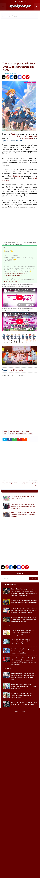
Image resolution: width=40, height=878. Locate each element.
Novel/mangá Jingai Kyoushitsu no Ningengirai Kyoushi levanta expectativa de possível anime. (24, 686)
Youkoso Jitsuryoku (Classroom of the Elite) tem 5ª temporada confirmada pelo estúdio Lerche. (23, 506)
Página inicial (6, 15)
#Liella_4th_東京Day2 (21, 273)
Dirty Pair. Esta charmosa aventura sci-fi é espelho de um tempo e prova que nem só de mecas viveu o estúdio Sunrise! (23, 610)
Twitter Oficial (12, 370)
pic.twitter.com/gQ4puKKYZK (13, 275)
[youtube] (25, 1)
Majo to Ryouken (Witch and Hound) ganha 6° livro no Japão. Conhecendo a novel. (24, 703)
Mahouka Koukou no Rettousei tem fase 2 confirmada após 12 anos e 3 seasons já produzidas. (23, 514)
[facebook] (22, 1)
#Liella (12, 273)
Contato (23, 711)
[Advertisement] (20, 41)
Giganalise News (14, 431)
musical (6, 433)
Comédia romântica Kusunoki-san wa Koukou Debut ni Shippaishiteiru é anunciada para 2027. (22, 633)
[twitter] (16, 1)
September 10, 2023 (10, 281)
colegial (12, 15)
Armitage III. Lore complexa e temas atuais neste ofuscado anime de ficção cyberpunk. (24, 601)
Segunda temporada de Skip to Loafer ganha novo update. (22, 498)
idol (22, 431)
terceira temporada (21, 433)
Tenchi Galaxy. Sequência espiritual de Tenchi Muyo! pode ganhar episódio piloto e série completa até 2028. (24, 651)
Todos (30, 433)
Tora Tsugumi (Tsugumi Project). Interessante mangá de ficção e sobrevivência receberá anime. (20, 642)
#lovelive (6, 273)
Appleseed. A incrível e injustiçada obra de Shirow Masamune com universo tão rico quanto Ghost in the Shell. (23, 619)
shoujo (11, 433)
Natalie (20, 370)
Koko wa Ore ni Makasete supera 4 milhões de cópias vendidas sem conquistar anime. (21, 695)
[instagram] (19, 1)
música (27, 431)
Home (16, 711)
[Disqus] (20, 404)
